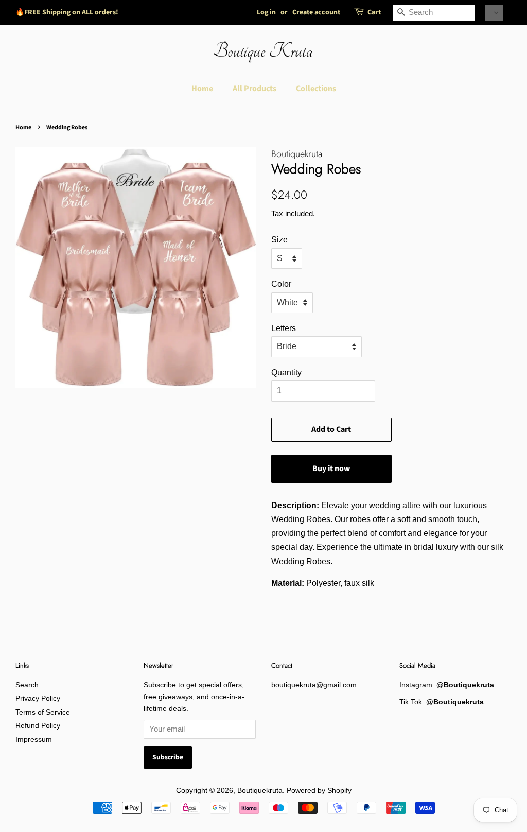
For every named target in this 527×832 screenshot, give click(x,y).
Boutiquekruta (260, 790)
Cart (374, 12)
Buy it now (331, 468)
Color (281, 284)
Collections (316, 88)
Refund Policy (37, 726)
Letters (283, 328)
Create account (316, 12)
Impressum (33, 739)
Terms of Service (42, 712)
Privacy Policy (37, 698)
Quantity (286, 372)
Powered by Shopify (319, 790)
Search (27, 685)
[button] (494, 13)
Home (202, 88)
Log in (266, 12)
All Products (254, 88)
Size (279, 239)
